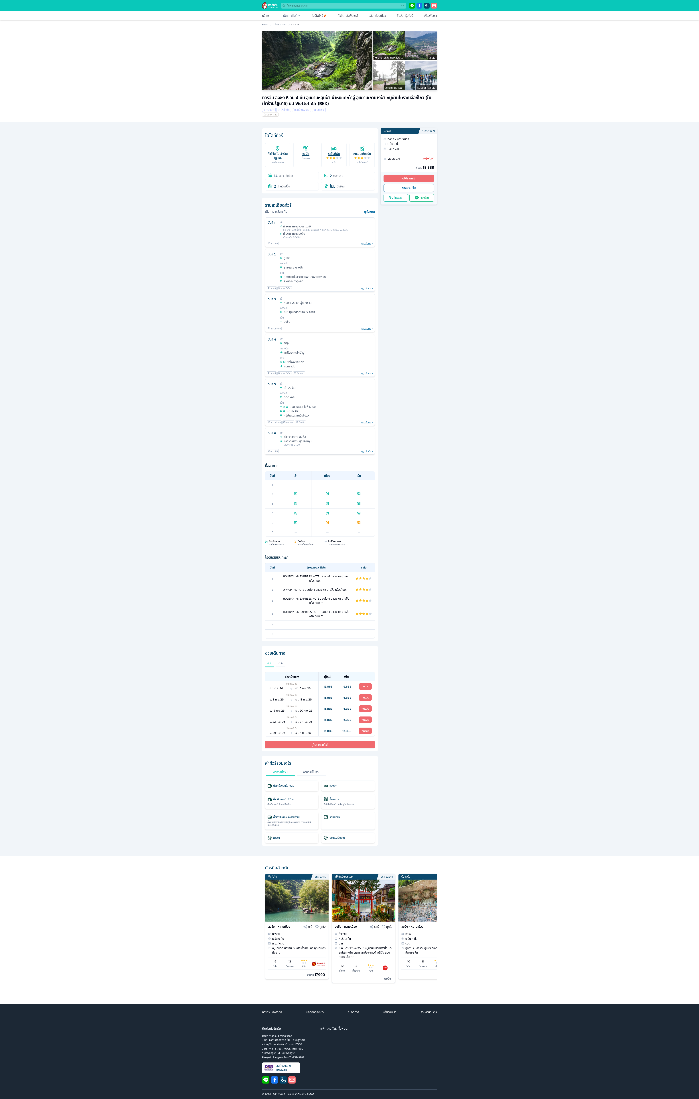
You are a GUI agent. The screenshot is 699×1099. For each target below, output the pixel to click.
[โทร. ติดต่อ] (427, 6)
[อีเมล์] (434, 6)
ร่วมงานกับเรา (429, 1012)
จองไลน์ (424, 198)
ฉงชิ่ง (284, 24)
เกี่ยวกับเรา (430, 15)
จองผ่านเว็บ (409, 188)
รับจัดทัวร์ (353, 1012)
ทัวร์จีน (276, 24)
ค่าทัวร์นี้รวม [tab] (280, 772)
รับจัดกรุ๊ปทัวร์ (405, 15)
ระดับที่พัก (334, 154)
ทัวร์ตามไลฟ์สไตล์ (348, 15)
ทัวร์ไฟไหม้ (317, 15)
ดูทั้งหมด (369, 211)
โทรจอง (398, 198)
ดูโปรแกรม (408, 178)
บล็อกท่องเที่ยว (377, 15)
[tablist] (320, 665)
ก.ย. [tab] (269, 663)
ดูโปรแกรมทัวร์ (319, 744)
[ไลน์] (412, 6)
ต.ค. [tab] (281, 663)
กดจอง (365, 686)
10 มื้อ (305, 154)
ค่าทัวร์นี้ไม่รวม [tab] (311, 772)
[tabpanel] (320, 704)
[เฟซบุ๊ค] (419, 6)
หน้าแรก (266, 15)
